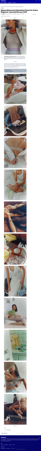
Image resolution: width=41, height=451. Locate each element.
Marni (25, 64)
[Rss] (39, 437)
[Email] (7, 18)
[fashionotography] (3, 0)
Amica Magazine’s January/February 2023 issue (10, 56)
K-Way (13, 65)
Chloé (16, 64)
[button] (35, 0)
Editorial (2, 8)
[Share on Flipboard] (5, 18)
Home (1, 6)
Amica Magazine (4, 6)
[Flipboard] (38, 437)
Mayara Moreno (6, 58)
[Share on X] (4, 18)
